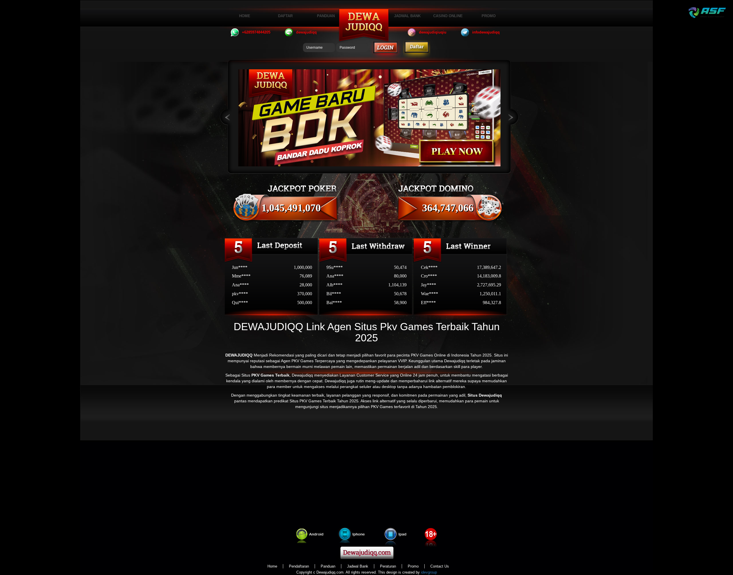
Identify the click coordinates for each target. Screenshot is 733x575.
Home (272, 566)
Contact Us (439, 566)
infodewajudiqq (486, 32)
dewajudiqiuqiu (432, 32)
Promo (413, 566)
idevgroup (429, 572)
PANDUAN (326, 16)
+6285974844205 (256, 32)
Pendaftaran (299, 566)
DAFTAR (285, 16)
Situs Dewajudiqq (485, 395)
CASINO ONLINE (448, 16)
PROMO (489, 16)
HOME (244, 16)
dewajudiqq (306, 32)
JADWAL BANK (407, 16)
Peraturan (388, 566)
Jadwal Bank (357, 566)
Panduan (328, 566)
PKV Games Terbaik (270, 375)
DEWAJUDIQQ (239, 355)
